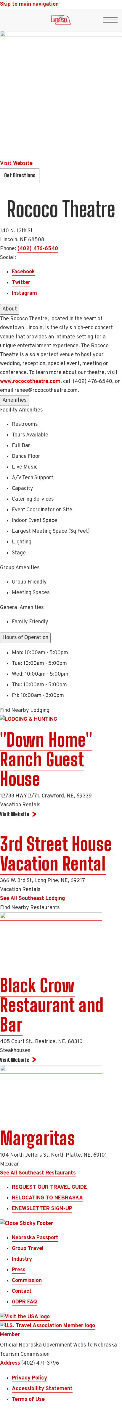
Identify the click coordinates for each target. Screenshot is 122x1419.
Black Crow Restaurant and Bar (52, 1005)
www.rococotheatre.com (30, 381)
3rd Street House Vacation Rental (56, 853)
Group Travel (28, 1248)
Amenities (14, 400)
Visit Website (16, 163)
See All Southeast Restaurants (38, 1173)
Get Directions (20, 175)
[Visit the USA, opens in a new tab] (25, 1317)
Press (18, 1270)
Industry (22, 1259)
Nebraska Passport (35, 1237)
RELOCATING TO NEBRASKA (47, 1198)
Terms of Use (28, 1399)
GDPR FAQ (24, 1302)
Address (10, 1363)
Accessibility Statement (42, 1388)
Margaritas (37, 1138)
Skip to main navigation (29, 4)
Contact (22, 1291)
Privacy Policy (29, 1378)
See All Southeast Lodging (32, 898)
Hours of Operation (25, 637)
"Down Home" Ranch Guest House (46, 759)
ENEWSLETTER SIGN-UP (42, 1208)
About (9, 309)
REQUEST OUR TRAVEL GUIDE (49, 1187)
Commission (27, 1280)
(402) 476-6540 (37, 248)
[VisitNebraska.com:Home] (61, 21)
